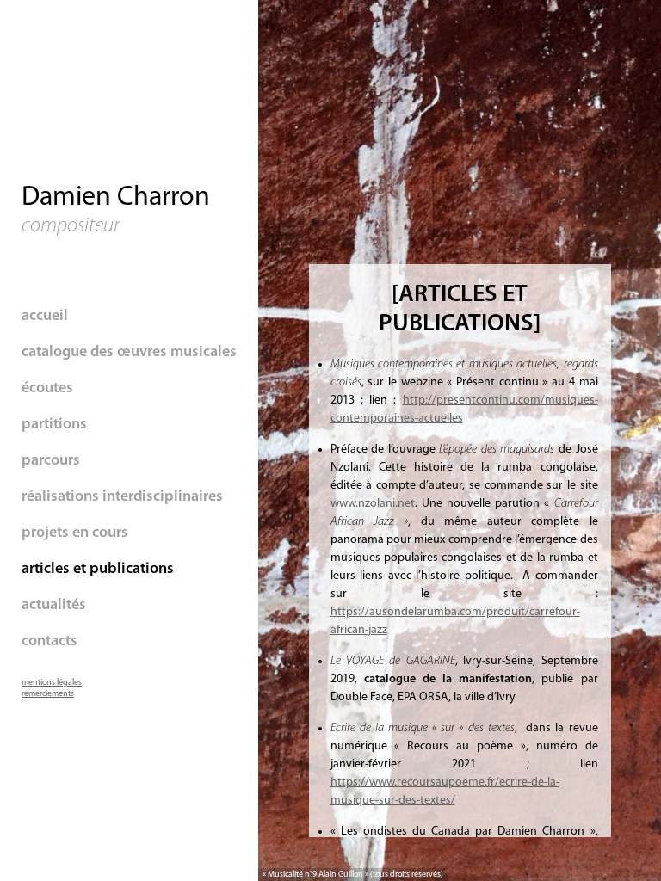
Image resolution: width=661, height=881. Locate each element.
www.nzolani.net (372, 503)
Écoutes (47, 389)
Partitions (54, 425)
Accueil (45, 316)
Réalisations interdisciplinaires (122, 497)
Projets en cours (75, 533)
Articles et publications (98, 569)
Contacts (49, 642)
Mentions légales (52, 682)
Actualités (54, 605)
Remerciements (48, 694)
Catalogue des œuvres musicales (129, 352)
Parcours (51, 461)
